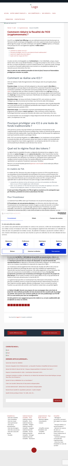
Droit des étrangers (13, 428)
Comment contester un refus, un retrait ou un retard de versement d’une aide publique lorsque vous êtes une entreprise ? (33, 376)
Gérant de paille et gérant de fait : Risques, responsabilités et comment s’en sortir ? (29, 369)
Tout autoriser (56, 251)
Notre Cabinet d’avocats (18, 13)
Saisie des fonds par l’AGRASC (14, 363)
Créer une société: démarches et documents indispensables (23, 383)
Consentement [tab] (11, 218)
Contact (41, 423)
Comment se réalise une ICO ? (18, 50)
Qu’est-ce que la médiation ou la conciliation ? (19, 380)
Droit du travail (12, 421)
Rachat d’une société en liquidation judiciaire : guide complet (23, 390)
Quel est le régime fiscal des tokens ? (20, 54)
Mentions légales (43, 419)
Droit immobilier (12, 419)
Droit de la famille (13, 417)
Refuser (12, 251)
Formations (9, 19)
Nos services (46, 13)
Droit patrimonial (12, 423)
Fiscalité (10, 435)
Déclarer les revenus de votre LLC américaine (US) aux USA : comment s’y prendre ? (52, 333)
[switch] (25, 244)
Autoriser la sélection (34, 251)
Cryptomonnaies (23, 28)
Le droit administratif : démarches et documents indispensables (24, 386)
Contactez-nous (20, 19)
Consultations (43, 421)
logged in (18, 317)
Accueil (6, 13)
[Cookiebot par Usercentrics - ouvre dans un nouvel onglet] (59, 213)
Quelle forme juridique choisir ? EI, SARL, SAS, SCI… (20, 393)
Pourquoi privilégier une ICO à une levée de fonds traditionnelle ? (28, 52)
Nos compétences (34, 13)
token (9, 91)
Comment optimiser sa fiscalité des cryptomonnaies (60, 438)
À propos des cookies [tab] (56, 218)
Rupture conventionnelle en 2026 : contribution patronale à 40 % (24, 372)
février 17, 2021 (11, 28)
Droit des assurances (13, 430)
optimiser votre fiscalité (37, 163)
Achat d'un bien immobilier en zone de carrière (60, 443)
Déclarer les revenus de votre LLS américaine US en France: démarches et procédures (60, 431)
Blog (54, 13)
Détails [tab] (34, 218)
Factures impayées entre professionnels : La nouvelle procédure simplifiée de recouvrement (31, 366)
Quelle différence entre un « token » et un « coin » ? (18, 333)
